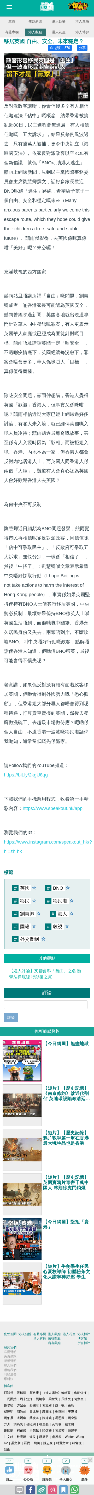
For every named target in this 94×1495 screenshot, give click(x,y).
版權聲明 (10, 1361)
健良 (33, 1437)
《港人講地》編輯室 (56, 1393)
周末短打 (26, 1399)
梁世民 (53, 1399)
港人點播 (59, 21)
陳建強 (47, 1418)
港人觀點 (35, 32)
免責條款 (10, 1356)
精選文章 (62, 1443)
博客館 (82, 1338)
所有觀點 (54, 1343)
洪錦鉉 (34, 1430)
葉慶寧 (34, 1418)
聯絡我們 (10, 1370)
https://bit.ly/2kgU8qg (26, 775)
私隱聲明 (10, 1352)
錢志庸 (69, 1424)
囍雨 (7, 1449)
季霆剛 (59, 1412)
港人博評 (82, 32)
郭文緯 (47, 1405)
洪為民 (18, 1424)
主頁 (11, 21)
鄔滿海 (47, 1412)
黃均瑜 (56, 1424)
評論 (11, 1017)
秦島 (71, 1405)
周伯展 (8, 1418)
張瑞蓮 (21, 1393)
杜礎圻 (21, 1437)
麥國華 (34, 1405)
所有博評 (84, 1343)
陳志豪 (48, 1443)
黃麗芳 (59, 1430)
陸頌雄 (47, 1430)
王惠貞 (72, 1412)
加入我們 (10, 1365)
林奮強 (76, 1443)
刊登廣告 (10, 1374)
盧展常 (56, 1437)
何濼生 (79, 1399)
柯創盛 (21, 1430)
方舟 (7, 1424)
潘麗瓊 (21, 1418)
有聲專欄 (12, 32)
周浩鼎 (21, 1412)
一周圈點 (10, 1399)
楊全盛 (44, 1424)
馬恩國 (59, 1418)
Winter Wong (74, 1437)
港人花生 (59, 32)
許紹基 (21, 1405)
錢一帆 (59, 1405)
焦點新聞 (35, 21)
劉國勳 (8, 1430)
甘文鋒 (8, 1437)
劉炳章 (40, 1399)
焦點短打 (80, 1393)
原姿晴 (8, 1405)
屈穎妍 (8, 1393)
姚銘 (37, 1443)
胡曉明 (8, 1412)
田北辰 (34, 1412)
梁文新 (16, 1443)
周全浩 (72, 1418)
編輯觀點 (54, 1338)
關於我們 (10, 1347)
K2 (6, 1443)
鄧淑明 (31, 1424)
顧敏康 (34, 1393)
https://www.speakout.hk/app (53, 808)
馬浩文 (66, 1399)
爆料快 (8, 1379)
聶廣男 (44, 1437)
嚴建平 (72, 1430)
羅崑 (27, 1443)
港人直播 (82, 21)
